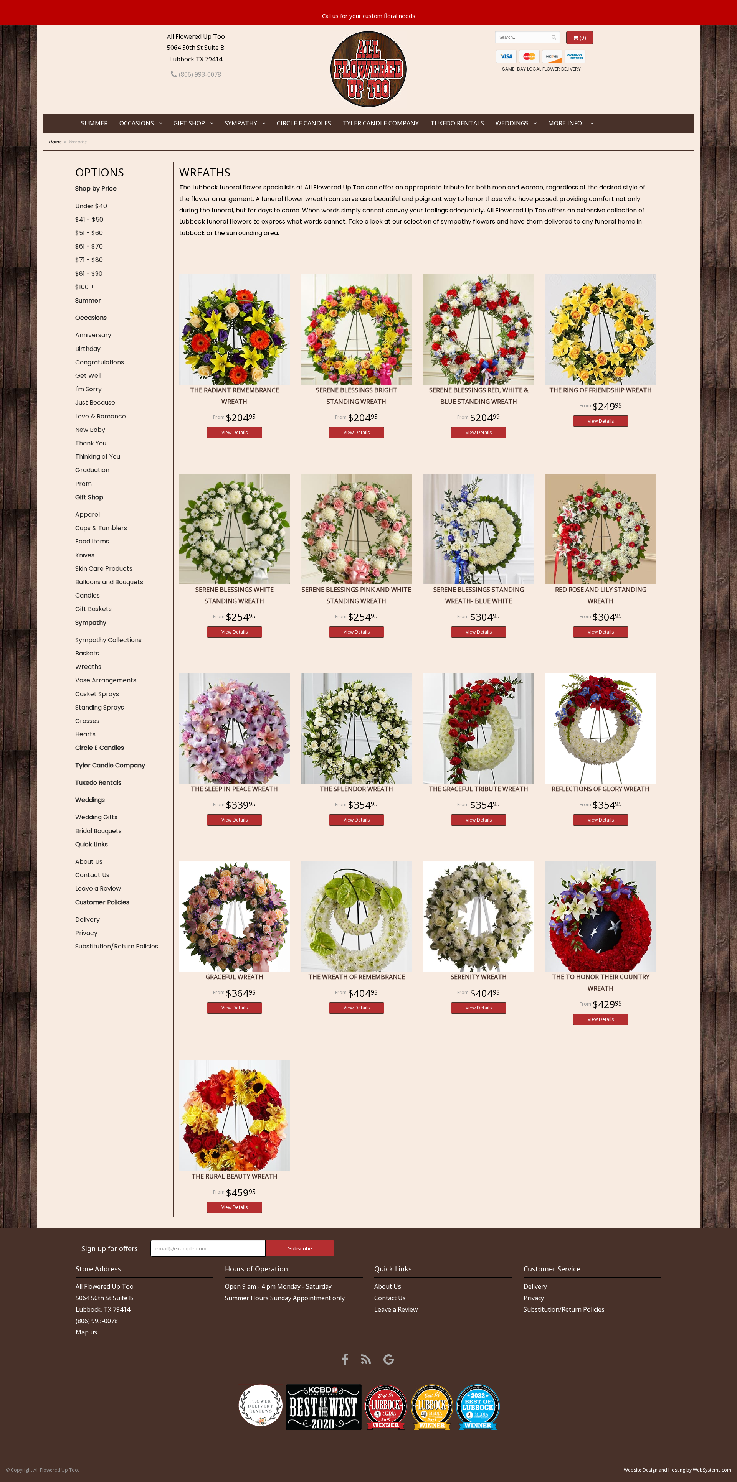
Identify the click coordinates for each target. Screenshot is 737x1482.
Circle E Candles (304, 123)
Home (54, 141)
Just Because (95, 402)
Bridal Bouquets (98, 831)
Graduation (92, 470)
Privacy (86, 933)
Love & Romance (100, 416)
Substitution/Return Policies (116, 946)
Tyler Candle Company (381, 123)
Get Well (88, 375)
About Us (88, 861)
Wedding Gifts (96, 817)
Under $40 (91, 206)
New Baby (90, 429)
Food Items (92, 541)
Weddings (512, 123)
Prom (83, 483)
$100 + (84, 287)
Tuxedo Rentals (457, 123)
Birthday (88, 348)
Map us (86, 1332)
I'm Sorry (88, 389)
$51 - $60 (89, 233)
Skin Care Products (103, 568)
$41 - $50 (89, 219)
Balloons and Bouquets (109, 582)
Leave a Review (98, 888)
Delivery (87, 919)
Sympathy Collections (108, 640)
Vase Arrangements (105, 680)
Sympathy (241, 123)
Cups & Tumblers (101, 528)
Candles (87, 595)
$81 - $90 (88, 273)
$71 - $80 (89, 259)
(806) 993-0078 (199, 74)
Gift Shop (189, 123)
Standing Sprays (99, 707)
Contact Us (92, 875)
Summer (94, 123)
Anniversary (93, 335)
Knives (84, 555)
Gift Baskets (93, 608)
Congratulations (99, 362)
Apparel (87, 514)
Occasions (136, 123)
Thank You (90, 443)
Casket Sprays (97, 694)
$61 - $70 (89, 246)
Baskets (87, 653)
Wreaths (88, 666)
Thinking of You (97, 456)
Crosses (87, 720)
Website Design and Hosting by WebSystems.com (677, 1470)
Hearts (85, 734)
